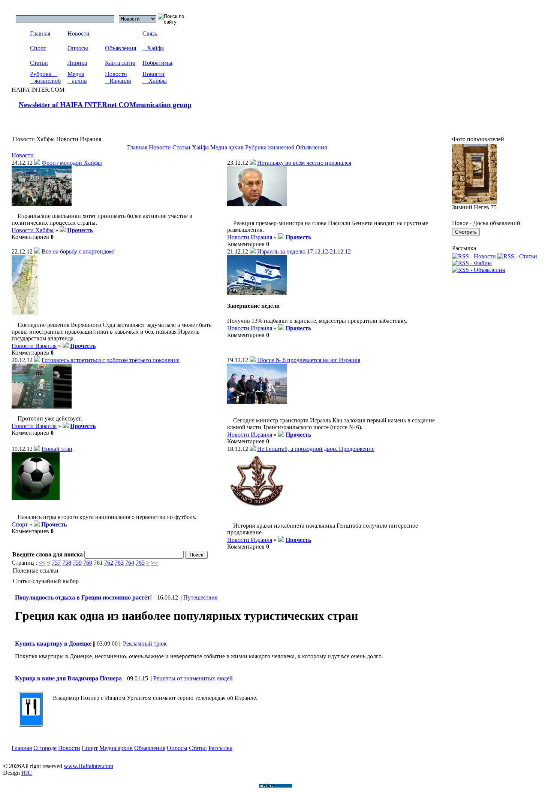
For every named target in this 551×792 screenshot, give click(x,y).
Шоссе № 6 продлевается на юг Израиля (308, 360)
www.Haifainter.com (88, 766)
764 (129, 562)
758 (66, 562)
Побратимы (157, 63)
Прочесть (80, 230)
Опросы (77, 48)
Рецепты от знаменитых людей (193, 678)
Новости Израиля (118, 77)
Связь (149, 33)
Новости (78, 33)
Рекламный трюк (145, 643)
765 (140, 562)
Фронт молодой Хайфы (72, 163)
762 (108, 562)
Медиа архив (77, 77)
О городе (45, 748)
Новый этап (57, 449)
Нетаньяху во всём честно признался (304, 163)
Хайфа (153, 48)
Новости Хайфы (154, 77)
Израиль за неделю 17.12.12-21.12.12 (304, 251)
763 (119, 562)
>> (154, 562)
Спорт (38, 48)
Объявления (120, 48)
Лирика (77, 63)
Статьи (39, 63)
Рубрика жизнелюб (45, 77)
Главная (40, 33)
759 (77, 562)
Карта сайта (120, 63)
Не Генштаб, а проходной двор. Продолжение (315, 449)
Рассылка (220, 748)
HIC (26, 773)
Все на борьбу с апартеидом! (78, 251)
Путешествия (200, 597)
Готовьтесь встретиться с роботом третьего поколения (111, 360)
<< (42, 562)
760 (87, 562)
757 (56, 562)
